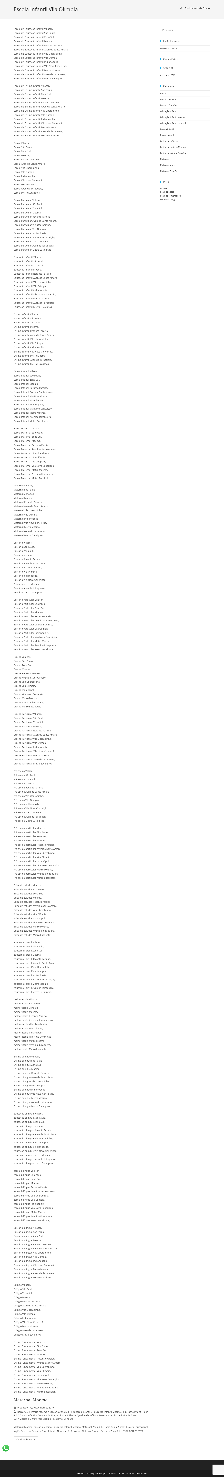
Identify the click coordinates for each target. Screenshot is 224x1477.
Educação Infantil (80, 1411)
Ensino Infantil (27, 1415)
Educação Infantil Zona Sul (173, 123)
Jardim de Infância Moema (92, 1415)
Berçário (22, 1411)
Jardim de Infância (66, 1415)
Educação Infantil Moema (107, 1411)
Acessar (164, 188)
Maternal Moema (31, 1399)
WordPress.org (167, 199)
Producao (22, 1407)
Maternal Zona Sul (63, 1418)
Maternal (25, 1418)
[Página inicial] (181, 8)
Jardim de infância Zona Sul (173, 153)
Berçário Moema (38, 1411)
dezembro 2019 (167, 75)
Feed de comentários (170, 195)
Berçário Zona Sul (59, 1411)
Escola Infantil (45, 1415)
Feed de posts (167, 191)
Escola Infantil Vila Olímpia (197, 8)
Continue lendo (27, 1438)
